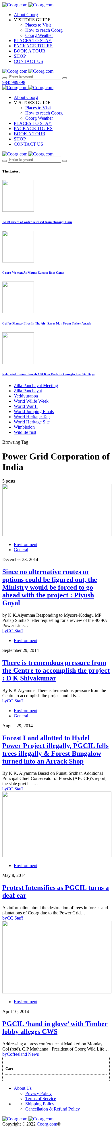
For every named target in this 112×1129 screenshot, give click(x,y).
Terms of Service (40, 1098)
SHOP (20, 56)
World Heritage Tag (32, 416)
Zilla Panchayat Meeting (36, 385)
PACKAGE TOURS (33, 45)
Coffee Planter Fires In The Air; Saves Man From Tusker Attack (46, 323)
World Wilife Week (31, 401)
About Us (23, 1088)
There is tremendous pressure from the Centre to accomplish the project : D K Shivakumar (56, 670)
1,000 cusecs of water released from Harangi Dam (37, 222)
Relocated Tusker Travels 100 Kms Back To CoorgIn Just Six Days (48, 374)
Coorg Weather (39, 35)
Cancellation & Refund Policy (52, 1109)
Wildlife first (25, 432)
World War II (26, 406)
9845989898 (13, 82)
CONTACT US (28, 61)
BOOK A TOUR (29, 50)
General (21, 549)
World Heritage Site (32, 421)
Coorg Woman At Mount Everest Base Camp (33, 272)
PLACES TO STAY (33, 40)
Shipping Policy (39, 1103)
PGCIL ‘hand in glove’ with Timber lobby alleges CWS (55, 1027)
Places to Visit (38, 24)
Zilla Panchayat (28, 390)
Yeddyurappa (26, 395)
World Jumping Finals (34, 411)
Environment (25, 544)
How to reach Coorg (44, 30)
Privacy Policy (38, 1093)
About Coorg (26, 14)
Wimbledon (24, 427)
